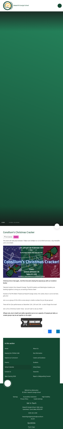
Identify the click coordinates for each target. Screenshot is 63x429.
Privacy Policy (24, 399)
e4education (34, 390)
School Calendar (14, 222)
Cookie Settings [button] (38, 399)
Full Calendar (9, 237)
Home (3, 222)
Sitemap (15, 397)
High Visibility (46, 397)
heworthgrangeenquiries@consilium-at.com (32, 418)
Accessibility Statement (30, 397)
